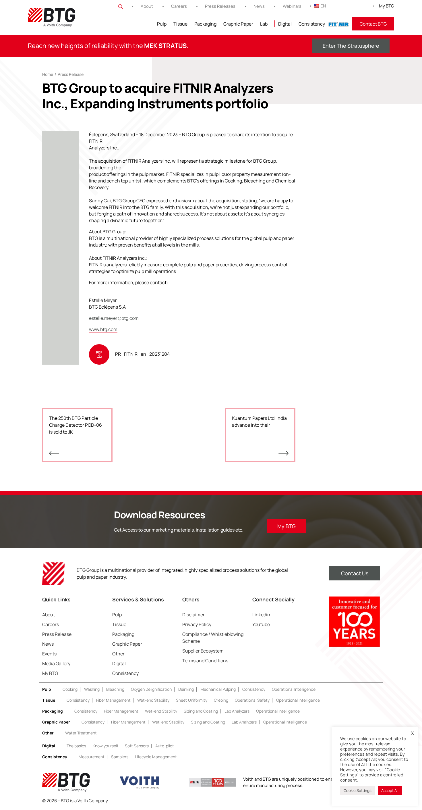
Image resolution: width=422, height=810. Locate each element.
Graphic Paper (238, 24)
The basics (76, 746)
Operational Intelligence (293, 689)
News (259, 6)
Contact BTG (373, 24)
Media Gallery (56, 663)
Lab (264, 24)
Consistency (312, 24)
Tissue (180, 24)
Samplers (119, 756)
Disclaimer (193, 614)
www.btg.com (103, 329)
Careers (179, 6)
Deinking (186, 689)
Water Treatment (81, 733)
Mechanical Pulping (218, 689)
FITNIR (338, 24)
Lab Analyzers (236, 711)
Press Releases (220, 6)
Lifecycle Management (156, 756)
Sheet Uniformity (191, 700)
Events (49, 654)
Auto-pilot (164, 746)
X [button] (412, 733)
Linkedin (261, 614)
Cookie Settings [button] (357, 790)
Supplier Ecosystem (203, 651)
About (147, 6)
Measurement (91, 756)
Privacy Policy (196, 624)
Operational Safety (252, 700)
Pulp (162, 24)
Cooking (70, 689)
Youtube (261, 624)
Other (118, 654)
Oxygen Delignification (151, 689)
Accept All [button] (389, 790)
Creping (221, 700)
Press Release (71, 74)
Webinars (292, 6)
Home (47, 74)
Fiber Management (113, 700)
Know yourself (105, 746)
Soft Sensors (137, 746)
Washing (92, 689)
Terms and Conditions (205, 660)
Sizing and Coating (201, 711)
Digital (285, 24)
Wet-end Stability (153, 700)
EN (323, 6)
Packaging (205, 24)
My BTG (386, 6)
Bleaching (115, 689)
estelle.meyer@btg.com (114, 318)
